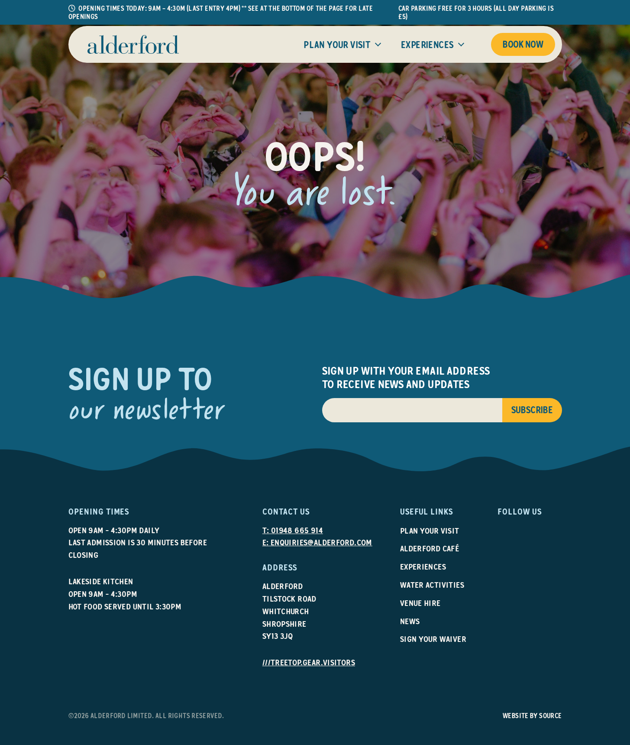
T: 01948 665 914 (292, 530)
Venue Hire (420, 603)
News (410, 621)
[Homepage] (133, 44)
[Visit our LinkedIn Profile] (527, 529)
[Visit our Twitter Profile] (540, 529)
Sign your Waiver (433, 639)
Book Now (523, 44)
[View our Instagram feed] (501, 529)
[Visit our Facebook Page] (514, 529)
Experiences (427, 45)
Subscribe (532, 410)
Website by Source (532, 716)
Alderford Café (429, 549)
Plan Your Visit (337, 45)
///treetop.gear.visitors (308, 662)
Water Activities (432, 585)
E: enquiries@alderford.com (317, 542)
